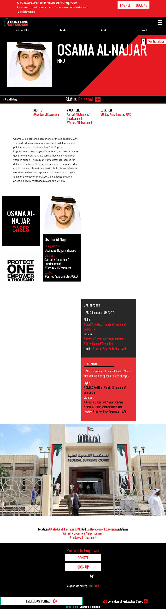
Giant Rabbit (94, 586)
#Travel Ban (106, 344)
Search (144, 30)
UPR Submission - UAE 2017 (99, 312)
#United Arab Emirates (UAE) (116, 114)
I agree (125, 5)
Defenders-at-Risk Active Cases (122, 601)
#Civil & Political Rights (97, 324)
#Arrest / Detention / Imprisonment (78, 116)
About (103, 30)
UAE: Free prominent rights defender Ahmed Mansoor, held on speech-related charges (107, 373)
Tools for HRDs (22, 30)
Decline (141, 5)
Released (85, 99)
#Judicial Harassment (96, 407)
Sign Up (83, 567)
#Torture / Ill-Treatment (79, 123)
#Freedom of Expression (46, 114)
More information (26, 12)
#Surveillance (92, 344)
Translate (158, 41)
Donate (62, 30)
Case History (11, 99)
